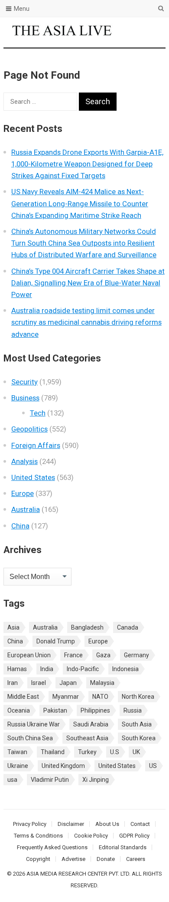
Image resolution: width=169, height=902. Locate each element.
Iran (12, 682)
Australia (25, 509)
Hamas (17, 668)
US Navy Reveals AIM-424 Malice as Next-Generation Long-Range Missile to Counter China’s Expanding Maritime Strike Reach (79, 203)
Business (25, 397)
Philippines (95, 710)
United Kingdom (63, 765)
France (73, 655)
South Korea (139, 738)
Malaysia (102, 682)
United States (33, 477)
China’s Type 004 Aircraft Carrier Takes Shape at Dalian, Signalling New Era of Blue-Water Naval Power (88, 283)
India (46, 668)
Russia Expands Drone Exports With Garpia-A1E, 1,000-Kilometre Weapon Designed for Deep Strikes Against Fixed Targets (87, 164)
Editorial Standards (122, 847)
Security (24, 381)
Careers (135, 859)
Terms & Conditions (38, 835)
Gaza (103, 655)
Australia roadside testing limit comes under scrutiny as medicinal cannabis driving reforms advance (86, 322)
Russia (133, 710)
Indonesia (125, 668)
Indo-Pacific (83, 668)
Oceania (18, 710)
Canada (127, 627)
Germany (136, 655)
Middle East (23, 696)
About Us (107, 824)
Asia (13, 627)
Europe (22, 493)
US (153, 765)
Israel (38, 682)
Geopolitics (29, 429)
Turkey (87, 751)
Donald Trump (55, 641)
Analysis (24, 461)
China (20, 525)
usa (12, 779)
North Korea (138, 696)
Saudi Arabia (90, 724)
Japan (68, 682)
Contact (140, 824)
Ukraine (17, 765)
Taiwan (17, 751)
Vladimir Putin (50, 779)
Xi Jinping (95, 779)
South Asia (137, 724)
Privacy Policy (29, 824)
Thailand (53, 751)
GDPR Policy (134, 835)
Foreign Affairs (35, 445)
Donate (106, 859)
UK (136, 751)
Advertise (73, 859)
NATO (100, 696)
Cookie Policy (91, 835)
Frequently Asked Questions (52, 847)
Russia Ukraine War (33, 724)
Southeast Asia (87, 738)
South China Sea (30, 738)
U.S (114, 751)
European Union (29, 655)
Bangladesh (87, 627)
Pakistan (55, 710)
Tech (38, 413)
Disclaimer (71, 824)
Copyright (38, 859)
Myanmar (65, 696)
